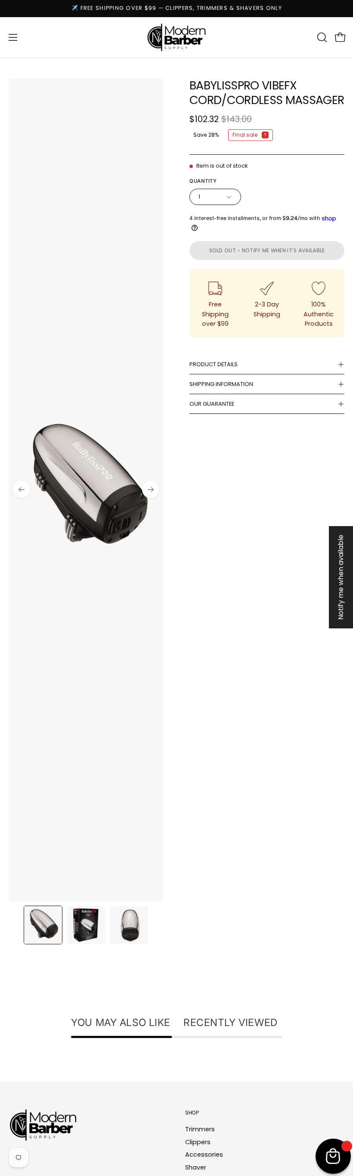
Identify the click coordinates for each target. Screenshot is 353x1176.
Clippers (198, 1142)
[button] (321, 37)
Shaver (195, 1167)
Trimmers (200, 1129)
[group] (176, 8)
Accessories (204, 1154)
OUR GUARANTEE (211, 404)
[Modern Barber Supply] (176, 37)
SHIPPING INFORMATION (221, 384)
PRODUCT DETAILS (213, 364)
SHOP (192, 1112)
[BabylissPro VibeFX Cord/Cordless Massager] (43, 925)
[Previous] (21, 489)
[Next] (150, 489)
